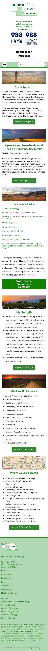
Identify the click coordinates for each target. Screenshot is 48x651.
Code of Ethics (7, 605)
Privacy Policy (7, 618)
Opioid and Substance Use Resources (18, 212)
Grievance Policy (8, 614)
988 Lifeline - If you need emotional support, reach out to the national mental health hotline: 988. (23, 245)
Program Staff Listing (11, 231)
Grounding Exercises (11, 227)
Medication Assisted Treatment (16, 239)
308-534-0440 (9, 562)
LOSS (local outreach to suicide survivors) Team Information (23, 217)
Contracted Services (11, 235)
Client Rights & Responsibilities (14, 601)
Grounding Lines (9, 222)
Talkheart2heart (9, 208)
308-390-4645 (24, 29)
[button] (4, 64)
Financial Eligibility (9, 611)
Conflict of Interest (9, 608)
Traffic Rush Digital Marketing (31, 648)
